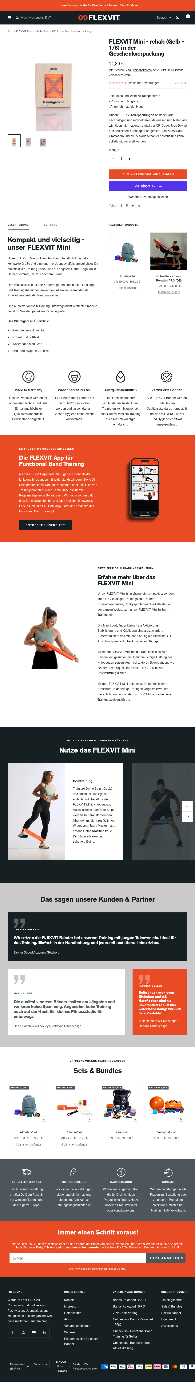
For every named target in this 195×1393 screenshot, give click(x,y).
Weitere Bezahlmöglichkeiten (148, 197)
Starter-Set (74, 1132)
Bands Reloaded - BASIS (130, 1300)
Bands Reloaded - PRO (129, 1306)
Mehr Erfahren (129, 5)
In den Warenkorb (169, 292)
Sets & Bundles (171, 1306)
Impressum (71, 1306)
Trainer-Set (120, 1132)
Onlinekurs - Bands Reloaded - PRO (133, 1322)
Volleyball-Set (166, 1132)
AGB (67, 1319)
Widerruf (70, 1332)
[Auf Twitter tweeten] (132, 205)
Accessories (169, 1325)
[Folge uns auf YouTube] (34, 1332)
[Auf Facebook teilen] (121, 205)
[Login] (177, 17)
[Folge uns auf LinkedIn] (44, 1332)
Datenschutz (72, 1313)
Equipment (168, 1319)
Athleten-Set (127, 276)
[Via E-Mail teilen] (139, 205)
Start (10, 31)
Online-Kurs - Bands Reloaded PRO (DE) (169, 278)
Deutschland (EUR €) (17, 1366)
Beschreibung (18, 225)
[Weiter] (187, 817)
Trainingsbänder (172, 1300)
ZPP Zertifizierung (125, 1313)
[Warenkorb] (185, 17)
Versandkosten (142, 70)
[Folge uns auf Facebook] (13, 1332)
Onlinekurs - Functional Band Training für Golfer (132, 1334)
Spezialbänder (171, 1313)
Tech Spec (49, 225)
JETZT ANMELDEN (166, 1258)
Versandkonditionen (77, 1325)
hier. (123, 1268)
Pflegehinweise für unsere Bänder (81, 1341)
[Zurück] (187, 806)
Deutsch (162, 17)
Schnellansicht (127, 287)
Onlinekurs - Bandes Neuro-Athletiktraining (132, 1345)
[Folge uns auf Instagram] (23, 1332)
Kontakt (69, 1300)
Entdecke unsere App (45, 525)
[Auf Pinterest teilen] (127, 205)
